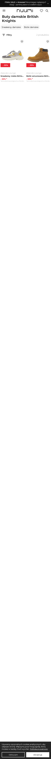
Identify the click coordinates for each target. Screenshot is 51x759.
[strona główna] (25, 11)
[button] (24, 3)
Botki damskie (31, 27)
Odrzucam (13, 755)
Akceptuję (37, 755)
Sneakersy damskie (11, 27)
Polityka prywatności (39, 749)
